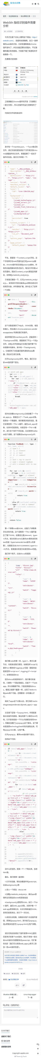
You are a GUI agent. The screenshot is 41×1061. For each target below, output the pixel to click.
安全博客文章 (25, 16)
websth (7, 974)
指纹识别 (16, 974)
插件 (23, 974)
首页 (4, 16)
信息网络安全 (13, 16)
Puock (25, 1056)
